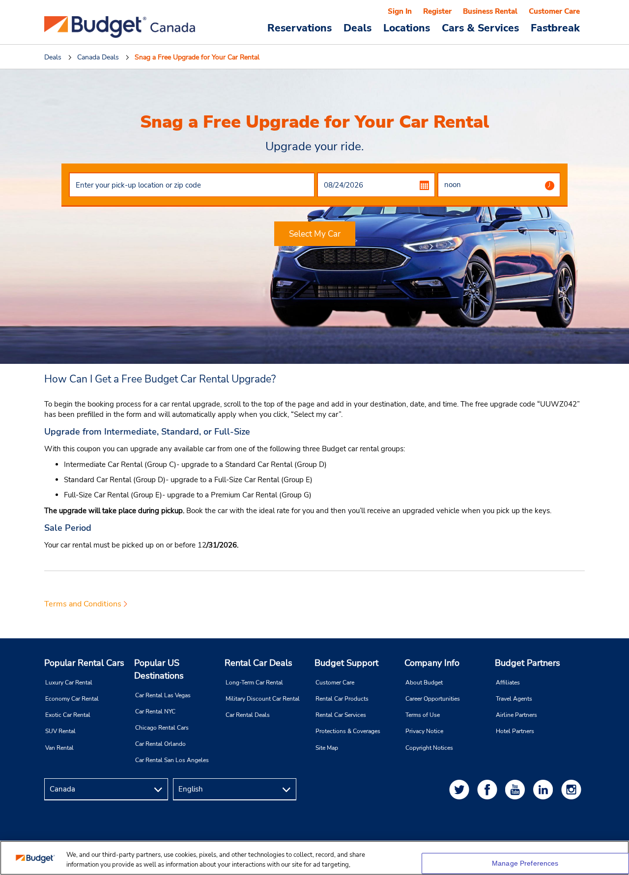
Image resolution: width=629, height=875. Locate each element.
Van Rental (59, 748)
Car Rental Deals (248, 715)
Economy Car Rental (72, 699)
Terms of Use (422, 715)
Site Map (326, 748)
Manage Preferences (525, 863)
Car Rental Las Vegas (163, 695)
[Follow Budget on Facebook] (489, 789)
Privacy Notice (424, 731)
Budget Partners (527, 663)
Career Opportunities (432, 699)
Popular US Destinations (159, 669)
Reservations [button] (299, 27)
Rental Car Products (342, 699)
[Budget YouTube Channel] (517, 789)
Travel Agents (514, 699)
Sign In (400, 11)
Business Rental (490, 11)
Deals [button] (357, 27)
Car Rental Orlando (160, 744)
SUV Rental (60, 731)
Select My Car (315, 234)
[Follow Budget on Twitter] (461, 789)
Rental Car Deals (258, 663)
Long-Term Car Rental (254, 682)
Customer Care (554, 11)
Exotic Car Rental (67, 715)
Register (437, 11)
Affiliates (508, 682)
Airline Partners (516, 715)
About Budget (424, 682)
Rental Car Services (340, 715)
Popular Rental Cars (84, 663)
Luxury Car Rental (68, 682)
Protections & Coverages (347, 731)
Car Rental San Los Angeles (172, 760)
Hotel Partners (515, 731)
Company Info (431, 663)
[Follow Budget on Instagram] (573, 789)
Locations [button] (406, 27)
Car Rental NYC (155, 711)
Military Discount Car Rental (263, 699)
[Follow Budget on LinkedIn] (545, 789)
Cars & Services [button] (480, 27)
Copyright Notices (429, 748)
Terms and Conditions (82, 604)
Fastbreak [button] (555, 27)
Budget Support (346, 663)
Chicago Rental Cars (162, 728)
